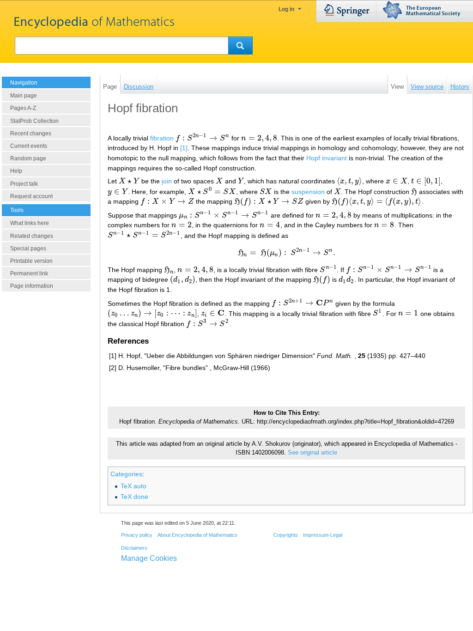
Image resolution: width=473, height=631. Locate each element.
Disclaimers (134, 548)
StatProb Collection (34, 121)
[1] (184, 148)
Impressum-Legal (322, 535)
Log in (286, 9)
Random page (28, 158)
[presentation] (203, 138)
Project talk (24, 184)
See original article (312, 452)
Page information (31, 286)
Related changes (31, 236)
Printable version (31, 261)
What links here (29, 223)
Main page (23, 95)
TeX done (134, 496)
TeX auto (133, 486)
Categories (126, 474)
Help (16, 171)
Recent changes (30, 133)
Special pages (28, 248)
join (167, 181)
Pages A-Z (23, 108)
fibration (162, 138)
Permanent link (29, 273)
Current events (28, 146)
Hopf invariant (326, 158)
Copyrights (285, 535)
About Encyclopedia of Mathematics (197, 535)
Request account (31, 196)
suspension (308, 191)
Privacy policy (136, 535)
